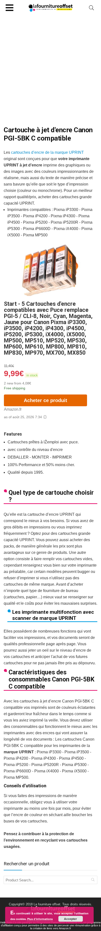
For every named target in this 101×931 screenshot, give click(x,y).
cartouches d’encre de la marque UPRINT (47, 152)
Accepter (70, 919)
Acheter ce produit (45, 400)
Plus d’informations (40, 919)
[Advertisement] (50, 68)
